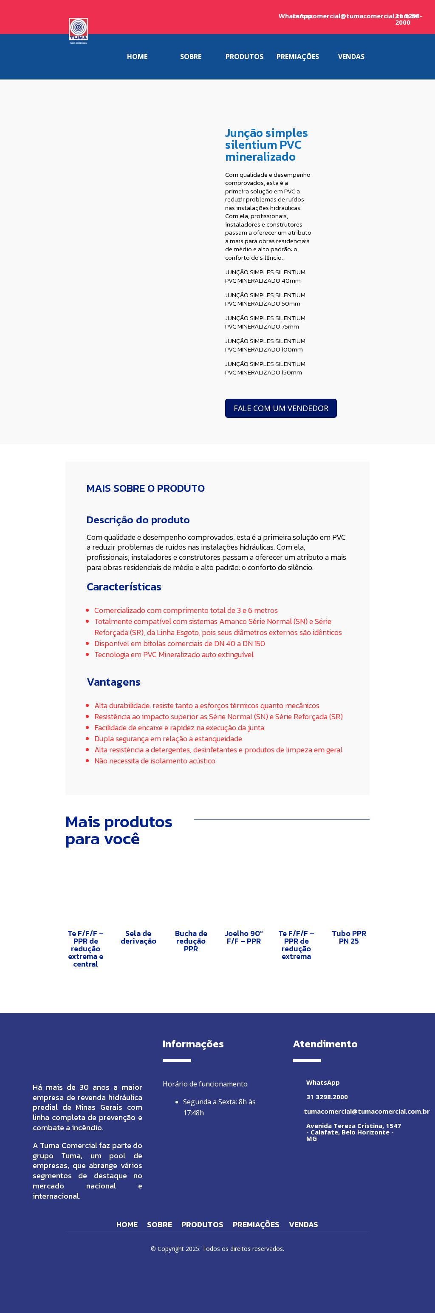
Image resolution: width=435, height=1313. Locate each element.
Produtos (202, 1226)
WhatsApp (323, 1082)
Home (127, 1226)
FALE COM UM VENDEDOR (281, 408)
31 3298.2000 (327, 1096)
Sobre (159, 1226)
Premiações (256, 1226)
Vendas (303, 1226)
